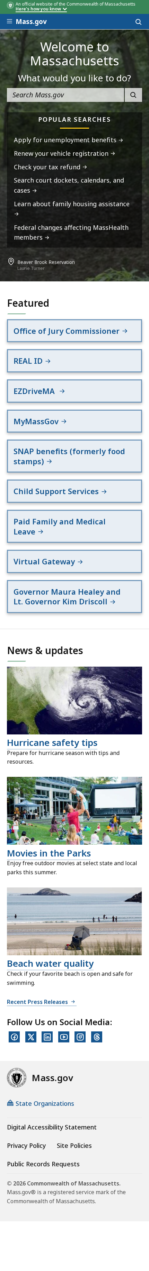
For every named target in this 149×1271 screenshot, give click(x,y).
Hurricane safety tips (52, 742)
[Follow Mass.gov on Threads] (96, 1037)
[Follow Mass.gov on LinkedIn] (47, 1037)
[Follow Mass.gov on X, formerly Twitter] (30, 1037)
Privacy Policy (26, 1145)
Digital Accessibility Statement (52, 1127)
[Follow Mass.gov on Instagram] (80, 1037)
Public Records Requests (43, 1164)
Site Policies (74, 1145)
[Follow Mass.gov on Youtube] (63, 1037)
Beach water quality (50, 963)
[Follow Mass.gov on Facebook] (14, 1037)
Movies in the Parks (49, 853)
